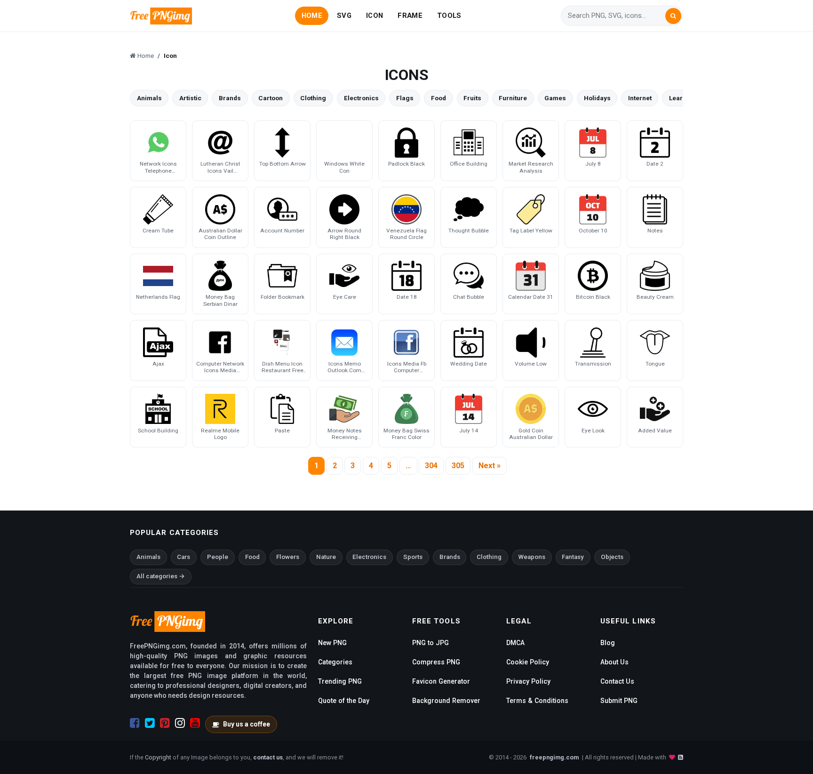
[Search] (673, 16)
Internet (640, 98)
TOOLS (449, 15)
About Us (614, 662)
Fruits (472, 98)
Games (555, 98)
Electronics (361, 98)
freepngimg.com (554, 757)
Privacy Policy (528, 681)
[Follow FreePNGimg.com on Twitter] (150, 723)
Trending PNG (340, 681)
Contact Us (617, 681)
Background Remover (446, 700)
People (217, 556)
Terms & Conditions (537, 700)
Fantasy (573, 556)
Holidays (597, 98)
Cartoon (270, 98)
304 (431, 465)
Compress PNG (436, 662)
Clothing (313, 98)
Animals (149, 98)
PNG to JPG (430, 642)
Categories (335, 662)
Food (438, 98)
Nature (326, 556)
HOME (312, 15)
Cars (183, 556)
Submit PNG (619, 700)
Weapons (531, 556)
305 (458, 465)
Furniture (513, 98)
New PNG (332, 642)
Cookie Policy (527, 662)
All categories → (160, 576)
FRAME (410, 15)
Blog (607, 642)
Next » (489, 465)
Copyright (158, 757)
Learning (682, 98)
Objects (612, 556)
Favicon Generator (441, 681)
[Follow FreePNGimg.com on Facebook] (135, 723)
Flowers (287, 556)
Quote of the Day (343, 700)
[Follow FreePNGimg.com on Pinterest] (165, 723)
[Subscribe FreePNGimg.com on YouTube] (195, 723)
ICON (374, 15)
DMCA (515, 642)
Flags (405, 98)
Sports (412, 556)
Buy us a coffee (246, 724)
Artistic (190, 98)
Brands (230, 98)
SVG (344, 15)
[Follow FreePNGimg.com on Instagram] (180, 723)
